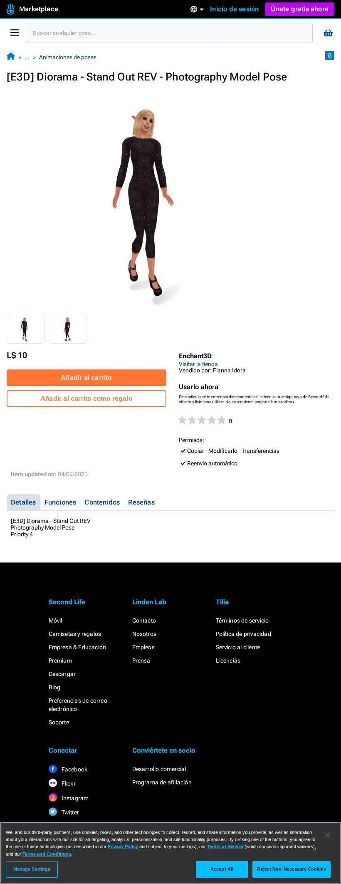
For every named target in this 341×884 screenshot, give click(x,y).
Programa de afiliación (162, 782)
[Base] (11, 57)
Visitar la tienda (198, 364)
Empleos (143, 647)
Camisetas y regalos (75, 633)
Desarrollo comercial (159, 769)
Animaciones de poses (67, 57)
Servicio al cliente (238, 647)
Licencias (228, 660)
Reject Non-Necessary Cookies (291, 868)
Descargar (62, 674)
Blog (55, 687)
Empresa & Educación (77, 647)
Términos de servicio (242, 620)
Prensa (141, 660)
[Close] (328, 835)
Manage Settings (32, 868)
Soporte (59, 722)
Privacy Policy (123, 846)
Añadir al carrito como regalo (86, 398)
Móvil (55, 620)
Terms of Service (225, 846)
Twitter (69, 812)
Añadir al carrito (86, 378)
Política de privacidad (243, 633)
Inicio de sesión (234, 9)
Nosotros (144, 633)
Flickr (68, 783)
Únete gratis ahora (300, 9)
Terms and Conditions (46, 853)
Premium (60, 660)
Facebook (74, 769)
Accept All (221, 868)
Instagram (74, 798)
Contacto (144, 620)
